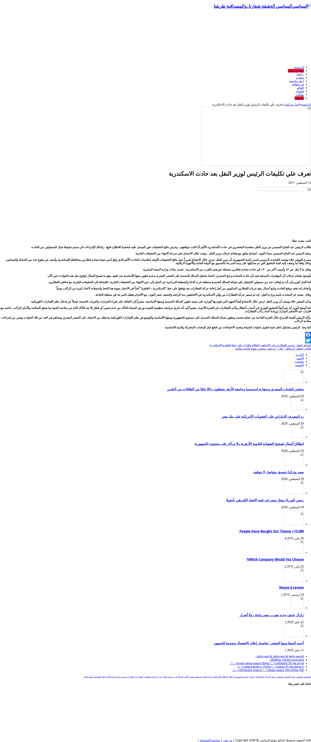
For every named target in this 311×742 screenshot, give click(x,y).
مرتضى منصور (195, 677)
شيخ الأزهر (110, 677)
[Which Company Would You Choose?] (294, 552)
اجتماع (140, 677)
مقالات (300, 94)
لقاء (103, 677)
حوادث (300, 77)
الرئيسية (299, 67)
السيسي (287, 677)
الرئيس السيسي (241, 677)
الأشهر (300, 358)
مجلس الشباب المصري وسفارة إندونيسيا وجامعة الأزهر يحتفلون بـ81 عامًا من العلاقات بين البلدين (235, 389)
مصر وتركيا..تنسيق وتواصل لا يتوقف (278, 472)
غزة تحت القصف (151, 677)
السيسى (279, 677)
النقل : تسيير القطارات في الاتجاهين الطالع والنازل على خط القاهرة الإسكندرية (260, 345)
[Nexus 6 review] (294, 580)
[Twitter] (155, 340)
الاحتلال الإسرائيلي (220, 677)
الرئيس (252, 677)
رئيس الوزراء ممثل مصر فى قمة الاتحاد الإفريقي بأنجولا (265, 500)
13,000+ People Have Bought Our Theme (271, 531)
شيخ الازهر (260, 677)
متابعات (299, 98)
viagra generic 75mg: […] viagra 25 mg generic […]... (270, 666)
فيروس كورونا (120, 677)
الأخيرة (300, 355)
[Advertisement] (155, 37)
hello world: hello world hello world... (279, 656)
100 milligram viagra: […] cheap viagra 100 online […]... (268, 670)
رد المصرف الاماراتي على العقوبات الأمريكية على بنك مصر (262, 416)
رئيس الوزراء (270, 677)
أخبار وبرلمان (296, 70)
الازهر (186, 677)
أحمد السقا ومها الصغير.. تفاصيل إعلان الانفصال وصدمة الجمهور (259, 643)
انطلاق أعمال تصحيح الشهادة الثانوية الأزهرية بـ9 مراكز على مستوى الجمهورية (249, 444)
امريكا (180, 677)
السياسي (307, 677)
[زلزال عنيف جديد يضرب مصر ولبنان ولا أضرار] (297, 608)
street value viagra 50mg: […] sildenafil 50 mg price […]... (267, 663)
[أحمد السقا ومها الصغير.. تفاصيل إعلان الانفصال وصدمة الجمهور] (294, 636)
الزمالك (232, 677)
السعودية (97, 677)
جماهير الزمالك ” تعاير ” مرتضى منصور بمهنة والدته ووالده (273, 348)
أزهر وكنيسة (296, 81)
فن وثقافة (298, 84)
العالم (300, 88)
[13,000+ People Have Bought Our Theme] (294, 524)
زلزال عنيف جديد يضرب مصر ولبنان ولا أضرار (272, 615)
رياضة (300, 74)
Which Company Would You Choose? (275, 559)
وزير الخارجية (132, 677)
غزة (160, 677)
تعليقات (299, 361)
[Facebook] (155, 335)
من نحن (227, 740)
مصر (293, 677)
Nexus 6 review (291, 587)
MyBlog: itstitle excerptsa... (286, 660)
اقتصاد (300, 91)
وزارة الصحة (207, 677)
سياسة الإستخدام (210, 740)
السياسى (299, 677)
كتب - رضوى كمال (170, 677)
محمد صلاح (88, 677)
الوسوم (299, 365)
